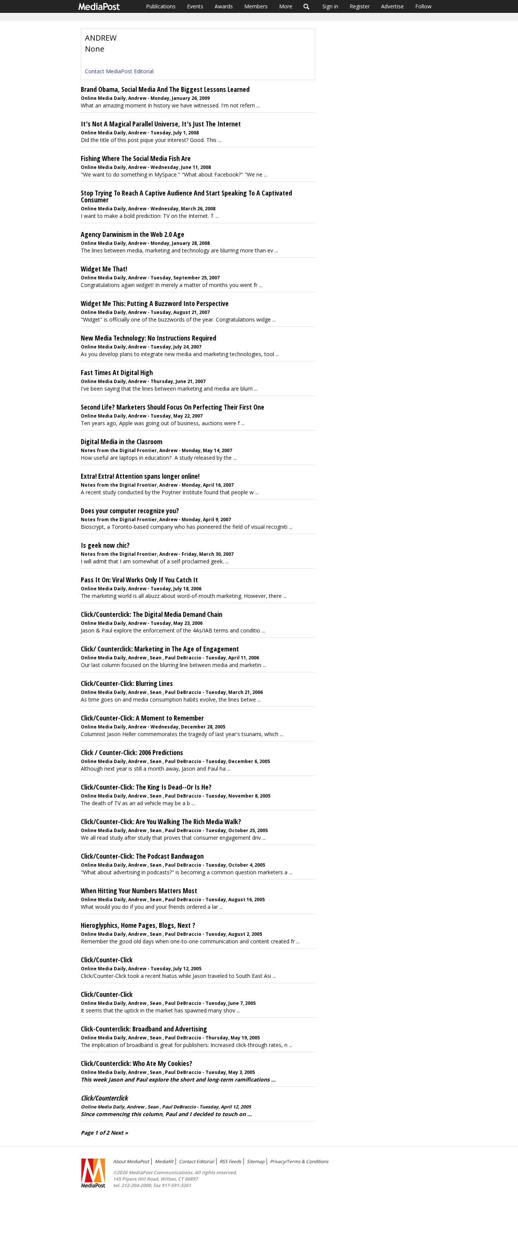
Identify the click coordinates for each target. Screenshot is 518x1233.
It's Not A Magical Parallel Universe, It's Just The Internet (161, 123)
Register (360, 6)
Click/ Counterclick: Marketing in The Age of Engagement (160, 648)
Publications (161, 6)
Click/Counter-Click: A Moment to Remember (142, 717)
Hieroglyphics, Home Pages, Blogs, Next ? (138, 925)
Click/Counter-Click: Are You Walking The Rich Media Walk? (161, 821)
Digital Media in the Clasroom (121, 441)
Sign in (330, 6)
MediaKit (164, 1161)
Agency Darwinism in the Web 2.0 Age (132, 234)
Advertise (392, 6)
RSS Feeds (230, 1161)
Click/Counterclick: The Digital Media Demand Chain (151, 614)
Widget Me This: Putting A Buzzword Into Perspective (155, 303)
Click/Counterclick (104, 1097)
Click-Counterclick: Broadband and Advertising (144, 1028)
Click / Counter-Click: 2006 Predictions (132, 752)
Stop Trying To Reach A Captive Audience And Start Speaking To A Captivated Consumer (186, 196)
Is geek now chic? (105, 545)
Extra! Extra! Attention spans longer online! (140, 476)
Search (306, 6)
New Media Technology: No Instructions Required (148, 337)
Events (195, 6)
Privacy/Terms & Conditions (299, 1161)
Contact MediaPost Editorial (119, 71)
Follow (423, 6)
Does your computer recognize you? (130, 510)
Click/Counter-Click (107, 959)
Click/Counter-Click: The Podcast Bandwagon (142, 856)
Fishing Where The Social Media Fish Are (136, 158)
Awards (224, 6)
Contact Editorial (196, 1161)
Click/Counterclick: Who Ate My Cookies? (136, 1063)
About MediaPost (131, 1161)
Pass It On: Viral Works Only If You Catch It (139, 579)
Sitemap (255, 1161)
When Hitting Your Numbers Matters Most (139, 890)
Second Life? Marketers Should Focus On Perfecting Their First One (172, 407)
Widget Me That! (104, 268)
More (285, 6)
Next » (119, 1132)
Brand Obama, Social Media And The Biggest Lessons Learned (165, 89)
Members (256, 6)
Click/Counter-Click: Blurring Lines (127, 683)
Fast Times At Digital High (117, 372)
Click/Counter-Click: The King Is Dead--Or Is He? (146, 787)
